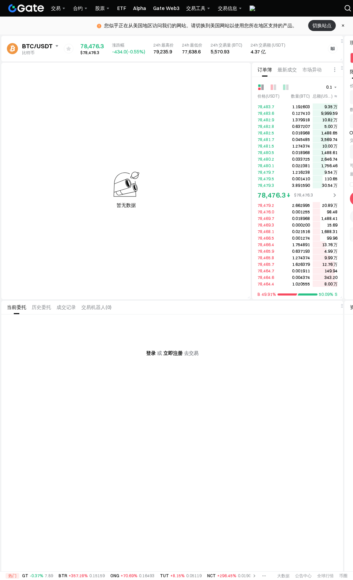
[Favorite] (68, 48)
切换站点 (322, 25)
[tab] (265, 70)
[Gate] (26, 8)
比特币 (28, 52)
